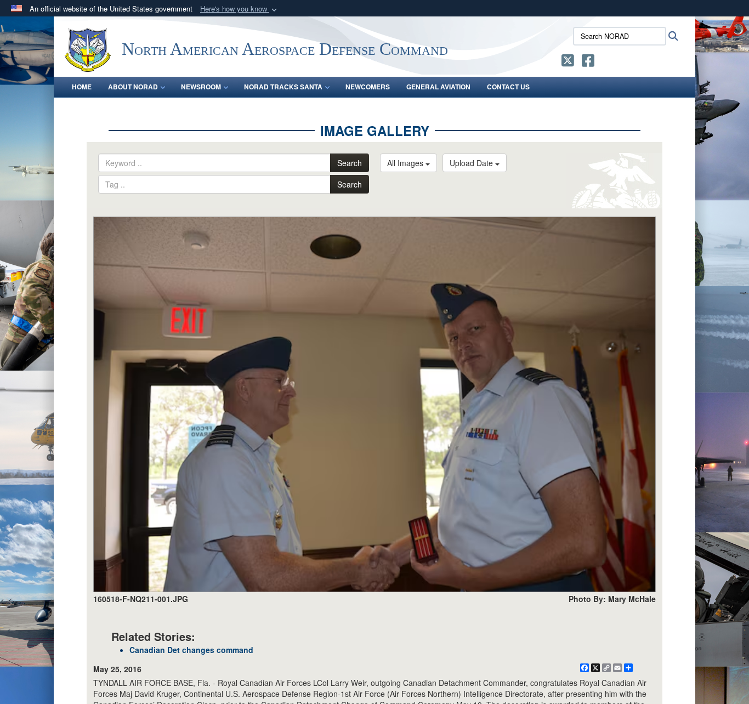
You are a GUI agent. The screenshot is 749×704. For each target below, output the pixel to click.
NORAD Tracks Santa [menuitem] (283, 87)
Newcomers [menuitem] (367, 87)
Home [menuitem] (82, 87)
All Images (406, 162)
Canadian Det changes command (191, 649)
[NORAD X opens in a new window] (567, 62)
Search (349, 162)
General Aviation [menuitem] (438, 87)
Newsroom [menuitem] (201, 87)
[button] (239, 9)
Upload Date (472, 162)
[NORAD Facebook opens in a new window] (588, 62)
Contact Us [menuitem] (508, 87)
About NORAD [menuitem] (133, 87)
